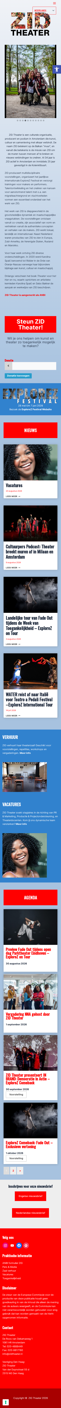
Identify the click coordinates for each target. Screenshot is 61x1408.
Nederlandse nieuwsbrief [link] (30, 1212)
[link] (57, 69)
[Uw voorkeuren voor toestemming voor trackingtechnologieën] (6, 1402)
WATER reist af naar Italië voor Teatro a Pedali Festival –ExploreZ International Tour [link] (29, 699)
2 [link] (13, 1170)
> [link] (20, 1170)
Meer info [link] (25, 753)
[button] (17, 121)
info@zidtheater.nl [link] (12, 1353)
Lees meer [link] (13, 496)
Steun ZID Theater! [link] (31, 324)
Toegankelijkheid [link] (11, 1278)
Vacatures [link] (14, 485)
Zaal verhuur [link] (9, 1270)
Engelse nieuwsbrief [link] (30, 1196)
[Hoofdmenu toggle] (54, 3)
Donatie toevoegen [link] (18, 375)
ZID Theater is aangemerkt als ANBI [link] (25, 295)
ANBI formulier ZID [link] (12, 1263)
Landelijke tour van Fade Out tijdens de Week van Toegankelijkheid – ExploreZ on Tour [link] (29, 625)
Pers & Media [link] (9, 1267)
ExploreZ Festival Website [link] (37, 409)
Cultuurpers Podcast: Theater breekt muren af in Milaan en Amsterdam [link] (30, 551)
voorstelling (16, 1094)
